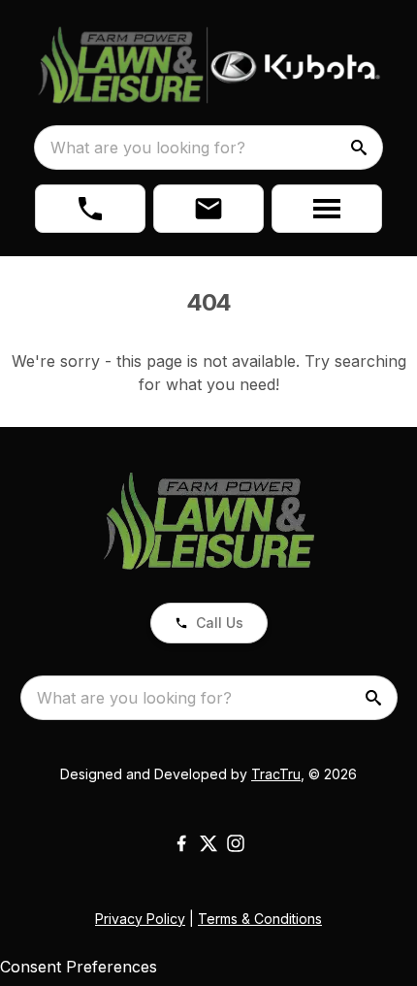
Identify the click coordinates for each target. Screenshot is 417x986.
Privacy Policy (140, 918)
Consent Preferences (78, 966)
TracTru (276, 774)
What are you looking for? (147, 147)
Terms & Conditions (260, 918)
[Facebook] (181, 843)
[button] (90, 208)
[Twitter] (208, 843)
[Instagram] (235, 843)
